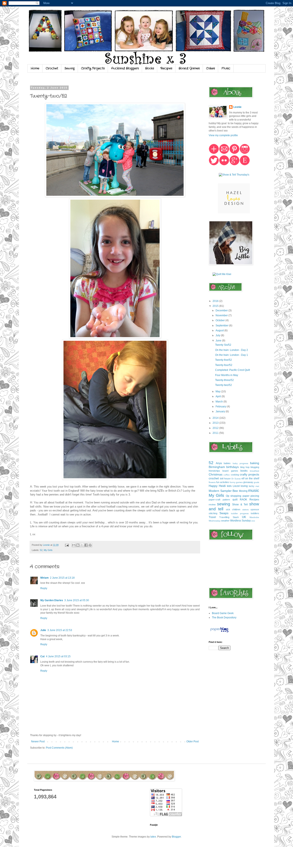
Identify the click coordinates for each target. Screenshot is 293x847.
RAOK (243, 499)
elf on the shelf (250, 478)
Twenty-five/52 (223, 359)
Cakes (210, 68)
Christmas (215, 474)
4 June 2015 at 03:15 (58, 656)
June (219, 340)
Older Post (192, 741)
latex (153, 836)
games (239, 482)
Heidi (222, 486)
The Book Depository (224, 617)
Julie (43, 630)
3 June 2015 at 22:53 (59, 630)
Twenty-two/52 (223, 385)
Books (149, 68)
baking (254, 463)
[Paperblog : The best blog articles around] (219, 632)
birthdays (232, 467)
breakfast (254, 471)
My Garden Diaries (51, 600)
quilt (235, 499)
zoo (253, 521)
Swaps (223, 513)
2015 (216, 305)
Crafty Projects (93, 68)
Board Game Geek (223, 613)
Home (35, 68)
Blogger (176, 836)
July (218, 335)
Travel (212, 517)
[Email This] (74, 545)
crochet (214, 478)
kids (229, 486)
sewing (223, 504)
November (222, 315)
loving (244, 486)
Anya (219, 463)
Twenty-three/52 (224, 380)
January (221, 411)
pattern (226, 499)
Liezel (236, 486)
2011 (216, 432)
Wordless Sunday (240, 520)
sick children (233, 509)
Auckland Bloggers (125, 68)
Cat (42, 656)
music (253, 490)
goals (256, 482)
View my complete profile (223, 135)
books (244, 470)
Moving (243, 490)
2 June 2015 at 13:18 (62, 577)
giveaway (248, 482)
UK (244, 517)
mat (257, 486)
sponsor (255, 509)
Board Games (189, 68)
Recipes (166, 68)
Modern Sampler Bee (223, 490)
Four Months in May (226, 375)
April (219, 396)
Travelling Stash (229, 517)
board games (230, 470)
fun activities (222, 482)
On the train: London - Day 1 (231, 354)
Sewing (70, 68)
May (218, 391)
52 (41, 550)
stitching (213, 513)
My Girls (48, 550)
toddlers (255, 513)
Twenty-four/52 (223, 365)
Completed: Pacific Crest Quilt (232, 370)
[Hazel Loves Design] (234, 212)
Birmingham (217, 467)
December (222, 310)
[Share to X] (82, 545)
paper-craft (214, 499)
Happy (213, 486)
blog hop (244, 467)
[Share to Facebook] (86, 545)
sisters (245, 509)
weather (225, 520)
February (221, 406)
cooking (235, 474)
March (220, 401)
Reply (43, 588)
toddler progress (240, 513)
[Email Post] (66, 545)
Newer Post (38, 741)
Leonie (237, 107)
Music (225, 68)
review (212, 504)
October (220, 320)
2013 (216, 422)
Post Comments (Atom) (59, 747)
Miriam (44, 577)
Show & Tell (240, 504)
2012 (216, 428)
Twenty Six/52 (223, 344)
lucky (251, 486)
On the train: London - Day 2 (231, 350)
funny (232, 482)
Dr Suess (236, 478)
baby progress (240, 463)
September (222, 325)
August (220, 330)
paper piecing (251, 495)
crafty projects (249, 474)
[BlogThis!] (78, 545)
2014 (216, 417)
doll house (225, 478)
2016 (216, 301)
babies (227, 463)
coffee (227, 475)
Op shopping (233, 495)
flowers (212, 482)
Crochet (52, 68)
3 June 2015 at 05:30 (76, 600)
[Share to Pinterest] (90, 545)
